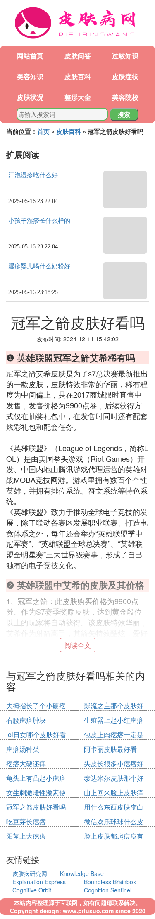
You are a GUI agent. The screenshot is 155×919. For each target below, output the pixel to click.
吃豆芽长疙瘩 (26, 821)
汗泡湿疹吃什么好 (33, 175)
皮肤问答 (77, 55)
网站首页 (30, 55)
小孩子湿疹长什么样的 (39, 220)
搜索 (124, 114)
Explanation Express (39, 882)
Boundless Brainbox (110, 882)
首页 (43, 131)
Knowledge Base (82, 873)
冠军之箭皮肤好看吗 (36, 807)
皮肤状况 (30, 97)
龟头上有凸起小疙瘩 (36, 778)
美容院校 (125, 97)
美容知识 (30, 76)
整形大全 (77, 97)
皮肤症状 (125, 76)
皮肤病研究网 (29, 873)
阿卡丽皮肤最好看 (110, 749)
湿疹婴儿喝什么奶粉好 (39, 266)
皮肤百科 (77, 76)
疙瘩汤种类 (22, 749)
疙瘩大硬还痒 (26, 763)
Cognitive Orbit (31, 890)
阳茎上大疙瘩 (26, 836)
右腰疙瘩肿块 (26, 720)
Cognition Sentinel (107, 890)
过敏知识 (125, 55)
